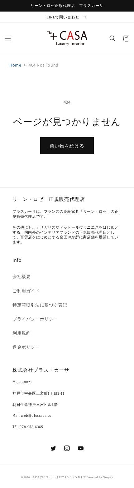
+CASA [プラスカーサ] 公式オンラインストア (58, 477)
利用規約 (21, 333)
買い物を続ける (67, 146)
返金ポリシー (26, 347)
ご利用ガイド (26, 291)
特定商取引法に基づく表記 (39, 305)
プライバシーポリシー (35, 319)
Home (15, 65)
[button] (8, 38)
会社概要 (21, 276)
